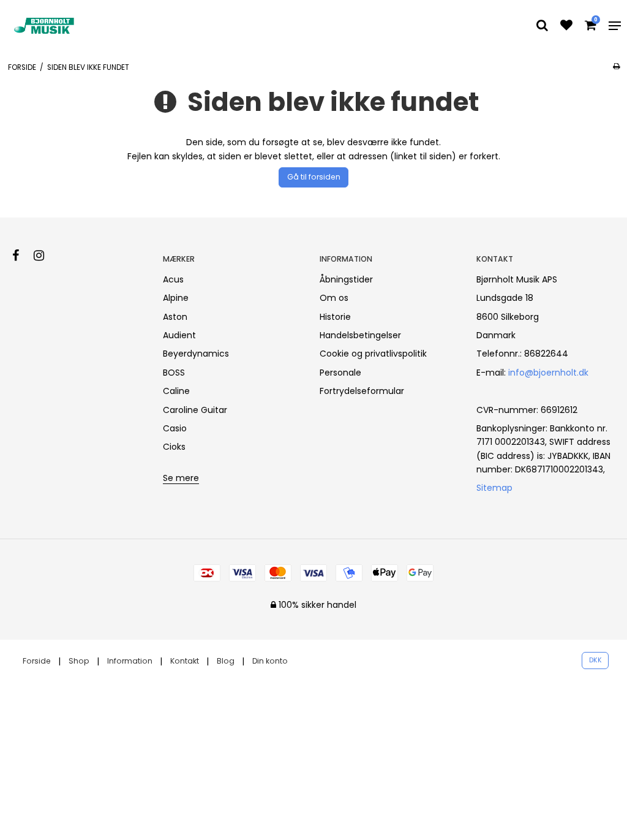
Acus (173, 279)
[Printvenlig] (616, 66)
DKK (595, 660)
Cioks (174, 447)
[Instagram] (45, 255)
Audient (179, 335)
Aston (175, 317)
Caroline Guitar (195, 410)
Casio (175, 428)
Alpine (176, 298)
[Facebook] (21, 255)
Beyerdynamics (196, 353)
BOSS (174, 372)
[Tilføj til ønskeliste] (566, 26)
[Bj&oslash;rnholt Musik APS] (45, 26)
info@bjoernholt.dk (548, 372)
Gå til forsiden (313, 177)
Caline (176, 391)
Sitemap (494, 488)
